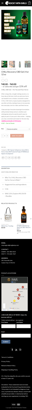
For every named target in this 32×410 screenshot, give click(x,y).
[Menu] (2, 3)
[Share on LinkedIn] (19, 157)
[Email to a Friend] (12, 157)
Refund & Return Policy (8, 365)
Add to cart (17, 136)
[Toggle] (3, 178)
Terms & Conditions (7, 357)
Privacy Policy (5, 361)
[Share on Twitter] (9, 157)
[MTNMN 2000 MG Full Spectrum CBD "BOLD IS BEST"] (24, 214)
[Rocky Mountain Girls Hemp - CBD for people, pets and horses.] (16, 3)
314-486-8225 (11, 251)
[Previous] (1, 222)
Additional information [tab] (9, 172)
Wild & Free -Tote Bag (7, 226)
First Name (4, 322)
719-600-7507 (11, 254)
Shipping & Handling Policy (9, 370)
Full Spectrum (11, 69)
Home (3, 69)
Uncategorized (9, 153)
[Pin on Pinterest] (15, 157)
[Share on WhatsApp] (3, 157)
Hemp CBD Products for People (13, 151)
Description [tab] (5, 168)
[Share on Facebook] (6, 157)
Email (3, 332)
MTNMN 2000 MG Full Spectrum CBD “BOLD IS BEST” (23, 227)
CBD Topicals (10, 150)
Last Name (19, 322)
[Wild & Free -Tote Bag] (8, 214)
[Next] (31, 222)
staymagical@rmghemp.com (10, 245)
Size (2, 128)
